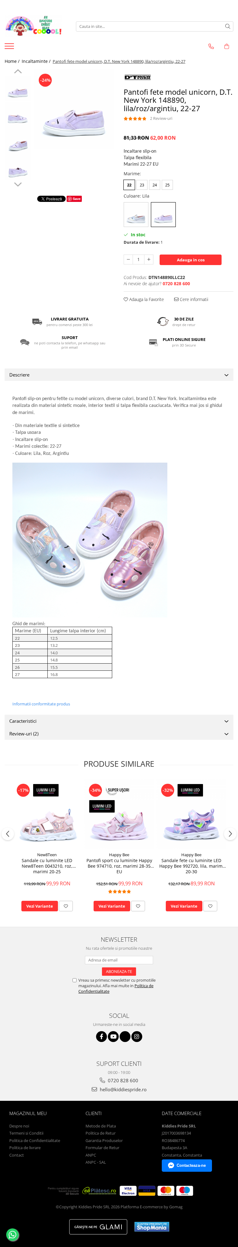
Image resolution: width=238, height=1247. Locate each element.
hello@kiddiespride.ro (123, 1089)
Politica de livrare (25, 1147)
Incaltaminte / (37, 61)
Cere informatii (193, 299)
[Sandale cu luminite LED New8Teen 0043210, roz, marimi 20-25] (47, 814)
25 (167, 185)
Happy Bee (119, 854)
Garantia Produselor (104, 1140)
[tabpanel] (74, 109)
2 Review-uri (161, 118)
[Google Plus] (125, 1036)
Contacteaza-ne (191, 1165)
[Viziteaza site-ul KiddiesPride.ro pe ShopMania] (151, 1227)
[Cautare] (227, 26)
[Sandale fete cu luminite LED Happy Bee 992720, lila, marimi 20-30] (191, 814)
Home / (13, 61)
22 (129, 185)
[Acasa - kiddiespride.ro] (36, 26)
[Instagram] (136, 1036)
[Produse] (10, 48)
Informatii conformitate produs (41, 704)
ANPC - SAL (96, 1162)
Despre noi (19, 1126)
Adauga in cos (191, 260)
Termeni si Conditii (26, 1133)
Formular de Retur (102, 1147)
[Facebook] (101, 1036)
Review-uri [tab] (23, 733)
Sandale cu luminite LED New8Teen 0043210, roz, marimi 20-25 (47, 866)
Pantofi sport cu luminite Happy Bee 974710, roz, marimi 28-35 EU (119, 866)
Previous (18, 72)
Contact (16, 1155)
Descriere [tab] (19, 375)
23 (142, 185)
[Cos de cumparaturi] (226, 46)
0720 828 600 (122, 1080)
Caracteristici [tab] (23, 721)
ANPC (91, 1155)
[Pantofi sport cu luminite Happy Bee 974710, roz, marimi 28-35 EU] (119, 814)
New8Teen (47, 854)
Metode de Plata (101, 1126)
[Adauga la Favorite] (66, 906)
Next (18, 184)
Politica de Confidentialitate (34, 1140)
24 (154, 185)
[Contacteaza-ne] (211, 46)
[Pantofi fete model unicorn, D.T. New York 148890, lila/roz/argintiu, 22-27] (74, 109)
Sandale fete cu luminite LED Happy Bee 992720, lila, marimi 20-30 (191, 866)
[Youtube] (113, 1036)
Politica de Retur (101, 1133)
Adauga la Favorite (146, 299)
